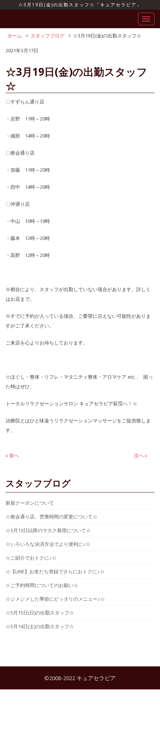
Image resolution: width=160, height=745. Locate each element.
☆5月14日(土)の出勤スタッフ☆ (40, 626)
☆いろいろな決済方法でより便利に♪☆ (48, 544)
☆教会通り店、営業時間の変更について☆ (51, 516)
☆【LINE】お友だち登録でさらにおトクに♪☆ (55, 571)
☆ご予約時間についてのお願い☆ (42, 585)
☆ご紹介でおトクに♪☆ (31, 557)
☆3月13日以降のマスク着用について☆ (48, 530)
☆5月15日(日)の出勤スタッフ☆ (40, 612)
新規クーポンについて (30, 503)
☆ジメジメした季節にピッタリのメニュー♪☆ (55, 599)
